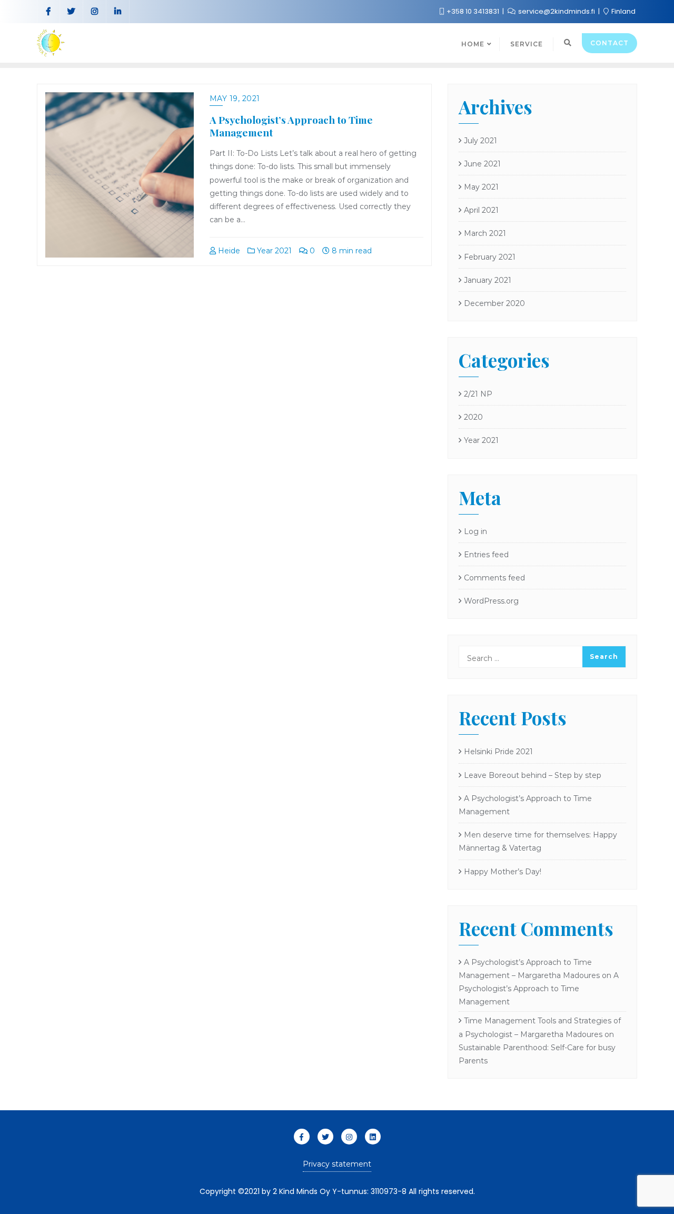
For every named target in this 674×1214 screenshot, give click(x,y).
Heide (228, 250)
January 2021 (487, 280)
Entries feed (486, 554)
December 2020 (494, 303)
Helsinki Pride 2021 (498, 751)
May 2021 (481, 187)
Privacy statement (337, 1164)
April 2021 (481, 210)
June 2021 (482, 164)
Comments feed (494, 578)
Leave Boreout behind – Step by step (532, 775)
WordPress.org (491, 601)
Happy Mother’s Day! (502, 871)
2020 (473, 417)
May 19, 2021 (235, 98)
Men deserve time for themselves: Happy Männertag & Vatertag (538, 841)
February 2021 (490, 257)
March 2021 (485, 233)
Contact (609, 43)
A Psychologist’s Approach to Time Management (291, 126)
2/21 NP (478, 394)
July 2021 (480, 140)
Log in (475, 531)
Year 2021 (273, 250)
